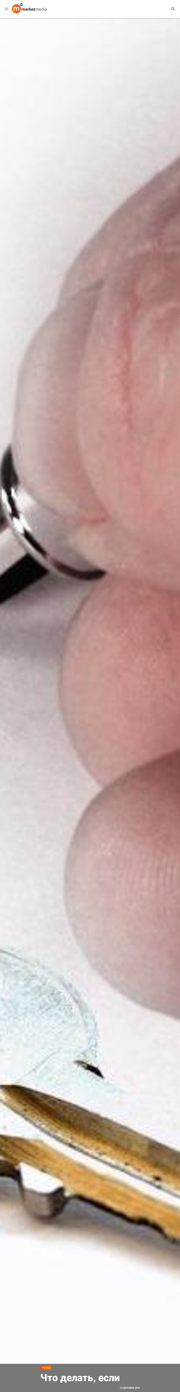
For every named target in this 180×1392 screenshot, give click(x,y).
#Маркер (45, 1367)
